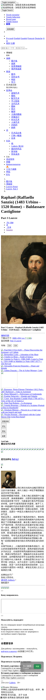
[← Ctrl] (21, 370)
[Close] (26, 48)
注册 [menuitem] (13, 43)
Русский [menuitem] (9, 38)
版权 (27, 697)
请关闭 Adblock (8, 580)
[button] (12, 15)
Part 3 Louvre (15, 341)
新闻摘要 (10, 29)
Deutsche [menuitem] (38, 38)
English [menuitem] (17, 38)
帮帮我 (4, 695)
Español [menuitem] (24, 38)
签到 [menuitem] (8, 43)
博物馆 (9, 54)
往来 (25, 695)
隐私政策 (20, 697)
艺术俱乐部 (12, 86)
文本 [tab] (9, 227)
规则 (5, 697)
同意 (37, 666)
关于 (20, 695)
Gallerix (12, 683)
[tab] (9, 223)
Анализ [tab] (9, 230)
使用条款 (12, 697)
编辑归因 (5, 335)
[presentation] (25, 232)
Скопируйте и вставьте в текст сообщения (19, 675)
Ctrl (9, 346)
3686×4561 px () (22, 338)
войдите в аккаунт (9, 651)
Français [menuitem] (31, 38)
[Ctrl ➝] (23, 392)
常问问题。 (13, 695)
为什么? (15, 459)
